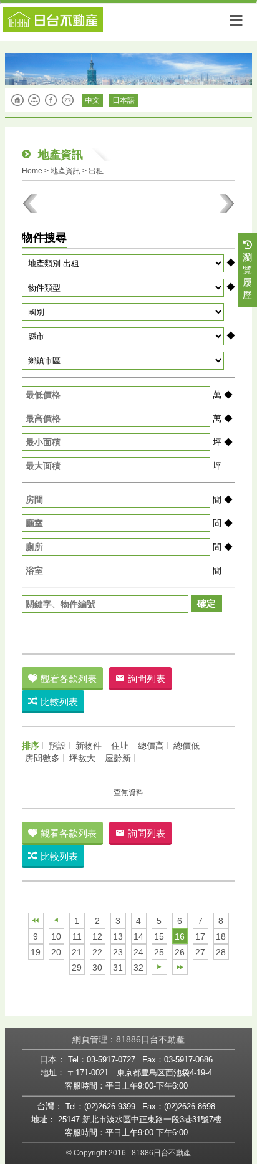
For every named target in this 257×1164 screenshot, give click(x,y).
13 (118, 936)
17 (200, 936)
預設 (57, 746)
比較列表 (59, 701)
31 (118, 968)
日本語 (123, 100)
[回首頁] (128, 18)
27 (200, 952)
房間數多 (42, 758)
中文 (92, 100)
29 (77, 968)
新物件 (88, 746)
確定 (206, 603)
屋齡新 (118, 758)
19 (36, 952)
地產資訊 (65, 170)
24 (138, 952)
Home (32, 170)
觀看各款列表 (69, 678)
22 (97, 952)
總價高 (151, 746)
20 (56, 952)
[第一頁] (36, 920)
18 (221, 936)
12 (97, 936)
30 (97, 968)
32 (138, 968)
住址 (119, 746)
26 (180, 952)
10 (56, 936)
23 (118, 952)
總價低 (186, 746)
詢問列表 (146, 678)
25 (159, 952)
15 (159, 936)
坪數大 (82, 758)
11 (77, 936)
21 (77, 952)
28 (221, 952)
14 (138, 936)
